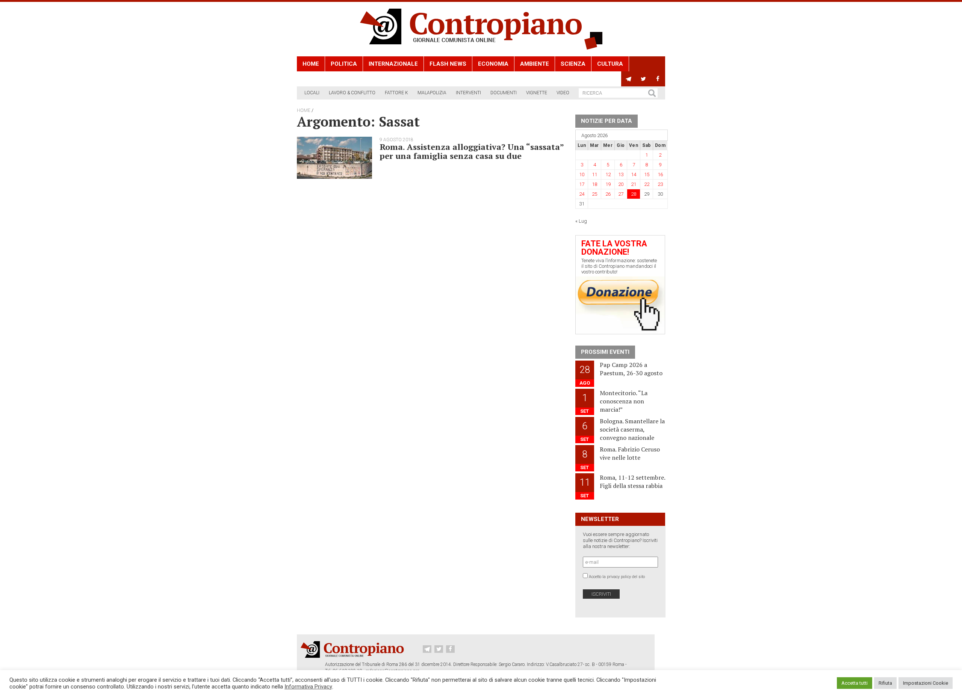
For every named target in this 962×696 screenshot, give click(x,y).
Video (563, 92)
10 (581, 174)
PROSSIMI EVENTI (605, 352)
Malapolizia (431, 92)
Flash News (448, 63)
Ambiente (534, 63)
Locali (311, 92)
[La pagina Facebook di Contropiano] (657, 78)
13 (620, 174)
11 (594, 174)
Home (311, 63)
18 (594, 184)
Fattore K (396, 92)
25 (594, 194)
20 (620, 184)
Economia (493, 63)
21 (633, 184)
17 (581, 184)
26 (608, 194)
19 (608, 184)
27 (620, 194)
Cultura (610, 63)
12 (608, 174)
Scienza (573, 63)
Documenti (503, 92)
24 (581, 194)
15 (646, 174)
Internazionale (393, 63)
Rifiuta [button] (885, 683)
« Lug (581, 221)
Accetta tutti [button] (854, 683)
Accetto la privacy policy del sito (617, 576)
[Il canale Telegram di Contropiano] (628, 78)
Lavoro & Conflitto (352, 92)
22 (646, 184)
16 (660, 174)
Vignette (536, 92)
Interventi (468, 92)
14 (633, 174)
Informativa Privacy (308, 686)
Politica (344, 63)
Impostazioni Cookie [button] (925, 683)
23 (660, 184)
